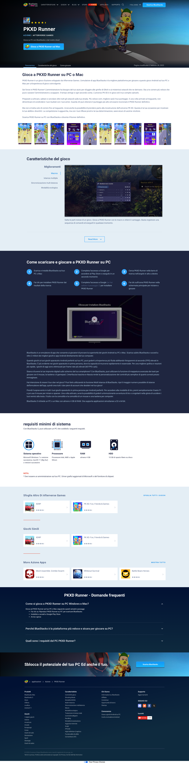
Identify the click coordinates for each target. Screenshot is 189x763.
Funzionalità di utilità (72, 734)
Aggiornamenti (143, 695)
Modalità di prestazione (72, 721)
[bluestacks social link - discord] (139, 705)
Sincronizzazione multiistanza (75, 705)
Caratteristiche (48, 5)
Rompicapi (28, 727)
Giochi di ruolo (29, 733)
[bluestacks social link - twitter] (154, 705)
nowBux (27, 705)
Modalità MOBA (70, 700)
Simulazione (28, 735)
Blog (74, 5)
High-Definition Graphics (73, 731)
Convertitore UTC (70, 737)
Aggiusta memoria (71, 723)
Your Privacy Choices (97, 762)
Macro (67, 708)
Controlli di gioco (70, 695)
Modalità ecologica (71, 710)
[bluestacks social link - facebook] (149, 705)
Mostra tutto (158, 562)
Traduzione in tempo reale (73, 713)
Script (67, 726)
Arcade (26, 725)
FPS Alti (67, 729)
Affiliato (104, 5)
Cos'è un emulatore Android (111, 717)
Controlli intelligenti (71, 716)
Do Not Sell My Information (74, 755)
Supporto (116, 5)
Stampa (104, 705)
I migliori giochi (29, 717)
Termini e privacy (29, 755)
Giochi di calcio (29, 743)
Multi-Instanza (70, 703)
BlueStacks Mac (29, 695)
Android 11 (28, 708)
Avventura (27, 722)
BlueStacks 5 (28, 697)
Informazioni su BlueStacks (110, 695)
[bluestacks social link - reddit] (144, 705)
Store (89, 5)
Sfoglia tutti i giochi (155, 495)
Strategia (27, 740)
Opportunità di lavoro (109, 703)
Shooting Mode (70, 697)
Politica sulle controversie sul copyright (46, 755)
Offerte (26, 703)
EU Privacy (62, 755)
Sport (26, 738)
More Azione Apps (34, 562)
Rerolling (68, 718)
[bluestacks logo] (29, 5)
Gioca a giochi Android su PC (111, 714)
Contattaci (105, 700)
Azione (27, 35)
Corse (26, 730)
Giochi (64, 5)
